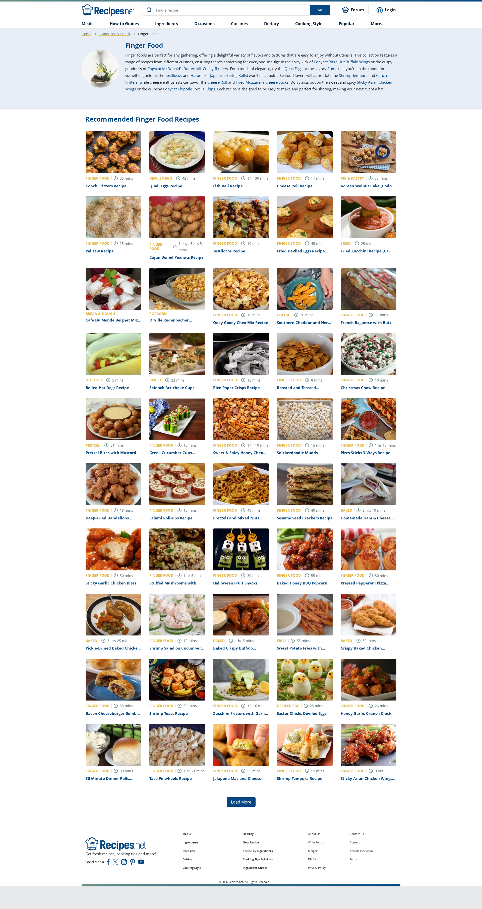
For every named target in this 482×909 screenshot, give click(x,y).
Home (86, 33)
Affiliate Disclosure (362, 851)
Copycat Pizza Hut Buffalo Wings (342, 61)
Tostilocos (173, 75)
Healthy (248, 834)
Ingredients (166, 23)
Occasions (204, 23)
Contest (355, 842)
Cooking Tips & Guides (258, 859)
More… (378, 23)
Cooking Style (192, 868)
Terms (353, 859)
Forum (357, 10)
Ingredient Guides (255, 868)
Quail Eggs (293, 68)
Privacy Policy (317, 868)
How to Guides (124, 23)
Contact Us (357, 834)
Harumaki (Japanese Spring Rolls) (219, 75)
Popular (346, 23)
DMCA (312, 859)
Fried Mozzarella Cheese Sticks (262, 82)
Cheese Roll (217, 82)
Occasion (189, 851)
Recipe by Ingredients (258, 851)
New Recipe (251, 842)
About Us (314, 834)
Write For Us (316, 842)
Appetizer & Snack (114, 33)
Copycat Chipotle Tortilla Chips (189, 88)
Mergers (313, 851)
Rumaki (333, 68)
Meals (187, 834)
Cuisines (239, 23)
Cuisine (187, 859)
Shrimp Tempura (353, 75)
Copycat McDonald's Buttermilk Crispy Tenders (187, 68)
